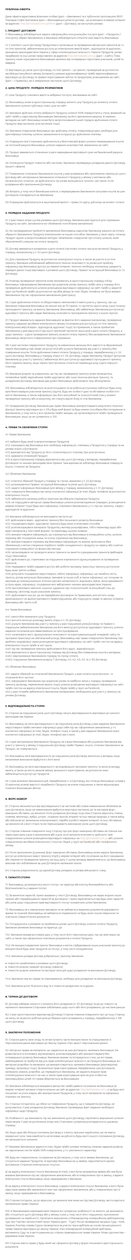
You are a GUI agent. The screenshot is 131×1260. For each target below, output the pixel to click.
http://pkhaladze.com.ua (82, 55)
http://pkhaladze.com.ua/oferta (37, 23)
